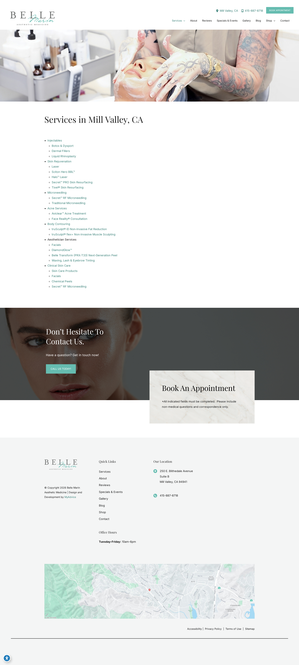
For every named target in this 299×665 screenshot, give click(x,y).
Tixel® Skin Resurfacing (67, 187)
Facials (56, 244)
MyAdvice (70, 497)
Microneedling (56, 192)
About (103, 478)
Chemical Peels (62, 281)
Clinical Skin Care (59, 265)
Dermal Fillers (61, 151)
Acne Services (57, 208)
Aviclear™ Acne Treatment (69, 213)
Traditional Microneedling (68, 203)
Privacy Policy (213, 628)
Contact (104, 519)
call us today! (61, 368)
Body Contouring (58, 224)
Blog (102, 505)
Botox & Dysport (63, 145)
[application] (183, 20)
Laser (55, 166)
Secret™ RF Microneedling (69, 198)
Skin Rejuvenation (59, 161)
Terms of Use (233, 628)
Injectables (54, 140)
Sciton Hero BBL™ (63, 171)
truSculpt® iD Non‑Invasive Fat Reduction (79, 229)
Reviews (104, 485)
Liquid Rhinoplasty (64, 156)
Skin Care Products (65, 271)
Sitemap (249, 628)
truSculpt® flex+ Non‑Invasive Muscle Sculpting (83, 234)
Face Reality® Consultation (69, 218)
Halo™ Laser (59, 177)
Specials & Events (111, 492)
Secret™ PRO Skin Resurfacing (72, 182)
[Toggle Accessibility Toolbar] (7, 658)
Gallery (103, 498)
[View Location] (218, 10)
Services (105, 471)
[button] (280, 10)
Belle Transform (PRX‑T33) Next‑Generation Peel (84, 255)
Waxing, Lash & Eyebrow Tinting (73, 260)
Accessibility (194, 628)
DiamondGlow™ (62, 250)
